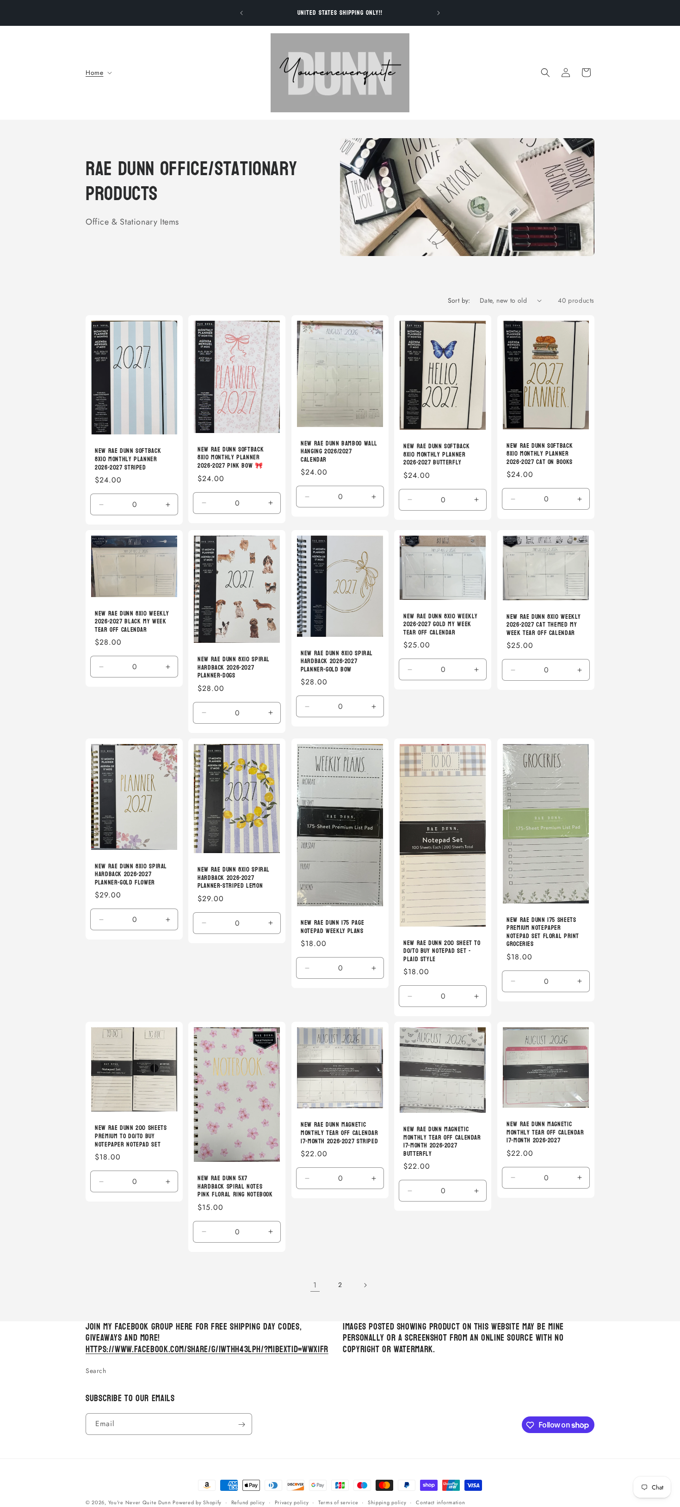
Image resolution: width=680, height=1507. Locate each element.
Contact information (440, 1502)
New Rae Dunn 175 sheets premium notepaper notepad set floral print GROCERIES (543, 931)
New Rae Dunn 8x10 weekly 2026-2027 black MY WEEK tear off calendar (132, 621)
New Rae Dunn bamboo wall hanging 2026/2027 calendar (339, 451)
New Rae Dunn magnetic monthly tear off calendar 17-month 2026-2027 (545, 1132)
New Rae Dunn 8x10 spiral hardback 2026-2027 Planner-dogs (234, 667)
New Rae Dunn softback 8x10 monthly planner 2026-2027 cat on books (540, 453)
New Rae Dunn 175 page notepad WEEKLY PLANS (332, 927)
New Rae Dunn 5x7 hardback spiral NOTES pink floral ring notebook (235, 1186)
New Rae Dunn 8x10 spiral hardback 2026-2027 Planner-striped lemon (234, 878)
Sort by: (459, 300)
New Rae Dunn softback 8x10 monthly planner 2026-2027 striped (128, 459)
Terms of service (338, 1502)
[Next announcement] (438, 13)
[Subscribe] (241, 1424)
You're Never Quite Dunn (140, 1502)
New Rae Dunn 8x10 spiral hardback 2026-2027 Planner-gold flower (131, 874)
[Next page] (365, 1285)
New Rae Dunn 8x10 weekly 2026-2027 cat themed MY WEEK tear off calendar (544, 624)
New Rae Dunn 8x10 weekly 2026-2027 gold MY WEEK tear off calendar (440, 624)
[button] (98, 72)
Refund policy (248, 1502)
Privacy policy (292, 1502)
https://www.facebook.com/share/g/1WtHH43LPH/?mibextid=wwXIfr (207, 1349)
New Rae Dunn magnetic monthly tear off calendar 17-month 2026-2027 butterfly (442, 1141)
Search (96, 1370)
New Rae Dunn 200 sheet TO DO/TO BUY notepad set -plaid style (442, 951)
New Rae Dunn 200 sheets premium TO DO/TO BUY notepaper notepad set (131, 1136)
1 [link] (315, 1285)
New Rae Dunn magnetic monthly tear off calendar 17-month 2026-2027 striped (339, 1133)
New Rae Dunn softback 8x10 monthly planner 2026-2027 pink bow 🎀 (231, 457)
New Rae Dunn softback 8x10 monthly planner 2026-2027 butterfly (436, 454)
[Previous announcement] (241, 13)
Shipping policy (387, 1502)
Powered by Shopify (197, 1502)
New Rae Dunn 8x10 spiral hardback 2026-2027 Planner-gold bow (337, 661)
